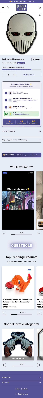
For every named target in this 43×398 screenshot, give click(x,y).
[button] (3, 7)
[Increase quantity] (13, 74)
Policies (5, 383)
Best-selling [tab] (30, 262)
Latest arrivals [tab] (14, 262)
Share (37, 59)
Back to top (23, 394)
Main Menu (6, 377)
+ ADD (29, 270)
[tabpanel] (21, 291)
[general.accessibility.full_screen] (40, 15)
